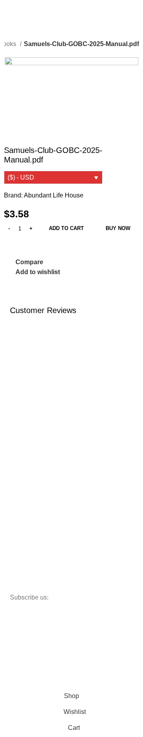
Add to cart (66, 228)
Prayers (23, 505)
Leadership (28, 492)
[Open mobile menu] (9, 9)
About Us (25, 437)
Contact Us (28, 451)
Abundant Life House (53, 195)
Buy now (118, 228)
